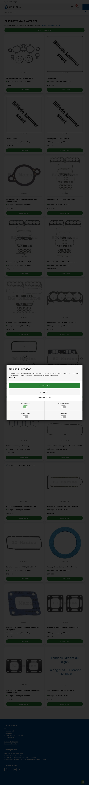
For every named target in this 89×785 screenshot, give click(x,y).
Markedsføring (63, 403)
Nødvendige (25, 403)
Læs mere (12, 377)
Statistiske (63, 413)
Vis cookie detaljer (44, 397)
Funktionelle (25, 413)
